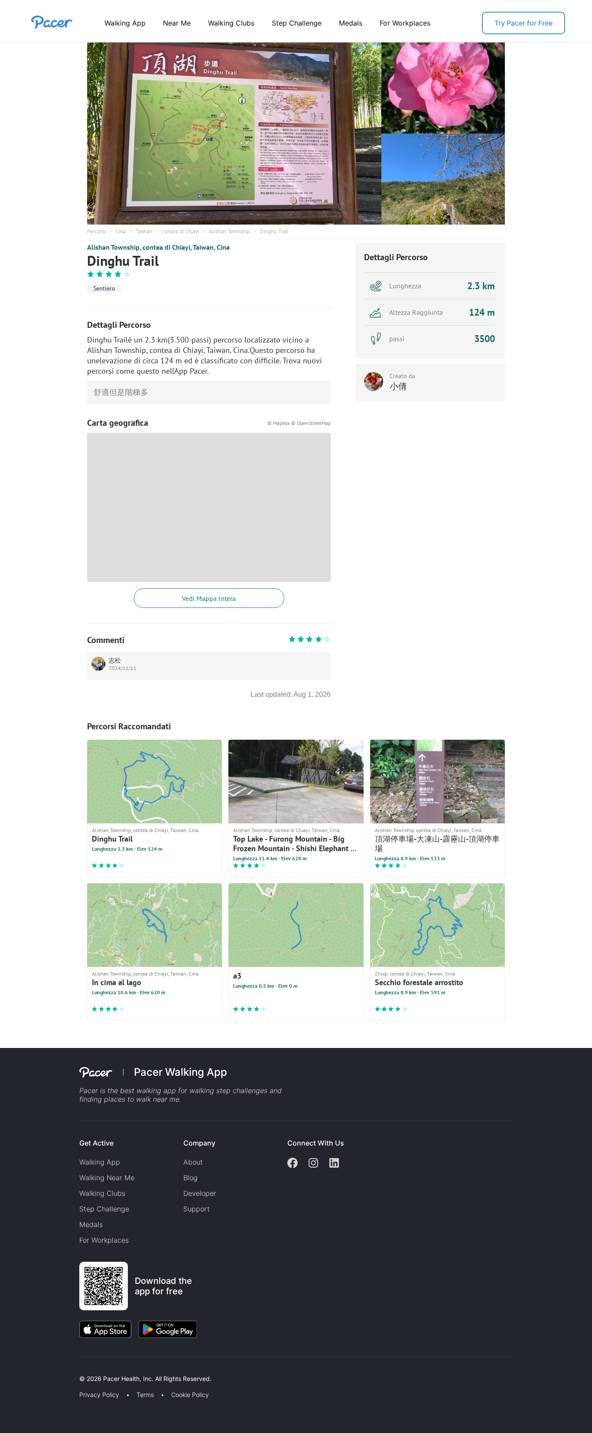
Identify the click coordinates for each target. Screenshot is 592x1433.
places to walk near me (141, 1099)
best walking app (149, 1090)
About (193, 1162)
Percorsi (96, 231)
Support (196, 1209)
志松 (115, 660)
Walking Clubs (231, 23)
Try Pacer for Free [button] (523, 23)
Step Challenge (297, 23)
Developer (199, 1193)
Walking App (125, 23)
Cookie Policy (190, 1394)
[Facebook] (292, 1164)
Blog (190, 1177)
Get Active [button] (96, 1143)
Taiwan (144, 231)
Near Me (177, 23)
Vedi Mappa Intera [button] (209, 598)
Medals (350, 23)
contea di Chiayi (180, 231)
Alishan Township (229, 231)
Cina (121, 231)
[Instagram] (313, 1164)
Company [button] (199, 1143)
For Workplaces (405, 23)
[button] (151, 1368)
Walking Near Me (106, 1177)
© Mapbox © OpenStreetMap (299, 423)
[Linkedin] (334, 1164)
